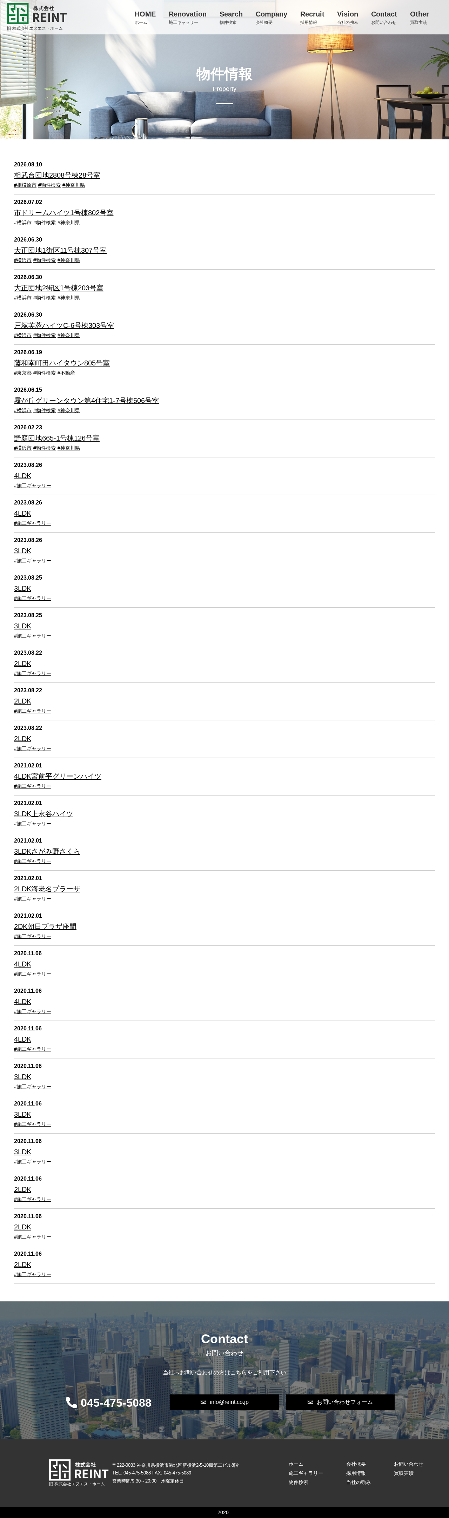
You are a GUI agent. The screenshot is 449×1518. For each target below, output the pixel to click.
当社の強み (347, 17)
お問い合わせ (384, 17)
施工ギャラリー (188, 17)
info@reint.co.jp (229, 1402)
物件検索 (231, 17)
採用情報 (312, 17)
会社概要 (271, 17)
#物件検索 (49, 185)
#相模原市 (25, 185)
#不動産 (66, 373)
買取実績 (419, 17)
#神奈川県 (73, 185)
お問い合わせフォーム (345, 1402)
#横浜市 (23, 222)
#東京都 (23, 373)
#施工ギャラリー (32, 485)
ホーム (145, 17)
